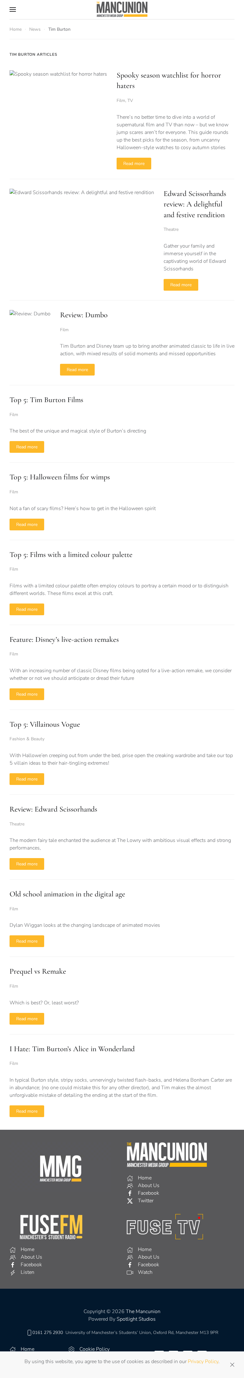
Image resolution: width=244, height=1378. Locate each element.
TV (130, 101)
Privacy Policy (203, 1361)
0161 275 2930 (47, 1333)
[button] (13, 9)
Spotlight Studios (136, 1319)
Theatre (171, 229)
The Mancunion (143, 1311)
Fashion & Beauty (27, 739)
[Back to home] (122, 9)
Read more (134, 164)
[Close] (232, 1364)
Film (121, 101)
